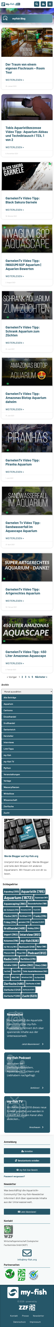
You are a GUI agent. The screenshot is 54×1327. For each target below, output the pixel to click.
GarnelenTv (38, 922)
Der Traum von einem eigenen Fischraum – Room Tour (25, 68)
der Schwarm (11, 910)
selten (26, 965)
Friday (10, 922)
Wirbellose (26, 977)
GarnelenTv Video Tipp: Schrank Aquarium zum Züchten (23, 331)
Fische (10, 915)
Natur (41, 946)
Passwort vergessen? (14, 1176)
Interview (30, 934)
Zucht (29, 996)
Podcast (37, 953)
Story (41, 965)
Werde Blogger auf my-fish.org (21, 856)
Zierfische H (28, 990)
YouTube (39, 977)
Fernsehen (26, 910)
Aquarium (18, 897)
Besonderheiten (37, 903)
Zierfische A (33, 983)
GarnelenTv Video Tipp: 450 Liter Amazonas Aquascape (26, 654)
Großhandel (14, 928)
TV (6, 977)
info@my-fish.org (27, 1259)
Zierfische (14, 983)
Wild (15, 977)
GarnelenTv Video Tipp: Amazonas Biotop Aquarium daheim (26, 398)
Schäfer (10, 965)
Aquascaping (15, 903)
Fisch (36, 910)
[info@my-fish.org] (27, 1253)
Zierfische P (12, 996)
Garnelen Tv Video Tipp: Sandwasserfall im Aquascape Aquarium (23, 527)
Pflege (21, 953)
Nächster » (41, 676)
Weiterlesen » (15, 79)
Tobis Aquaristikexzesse (35, 971)
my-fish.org (10, 947)
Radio (11, 959)
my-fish (29, 940)
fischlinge (25, 916)
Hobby (33, 928)
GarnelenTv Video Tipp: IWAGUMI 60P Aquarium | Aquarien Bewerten (23, 265)
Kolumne (11, 940)
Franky (40, 916)
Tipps (16, 971)
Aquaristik (32, 891)
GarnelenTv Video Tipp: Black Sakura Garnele (23, 200)
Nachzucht (27, 946)
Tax (7, 971)
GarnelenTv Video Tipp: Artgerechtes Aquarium (23, 591)
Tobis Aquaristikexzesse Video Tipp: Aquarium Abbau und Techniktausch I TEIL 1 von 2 (27, 134)
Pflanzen (9, 953)
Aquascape (41, 897)
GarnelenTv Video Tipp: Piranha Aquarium (23, 462)
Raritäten (28, 959)
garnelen (24, 922)
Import (11, 934)
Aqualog (11, 891)
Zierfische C (12, 989)
